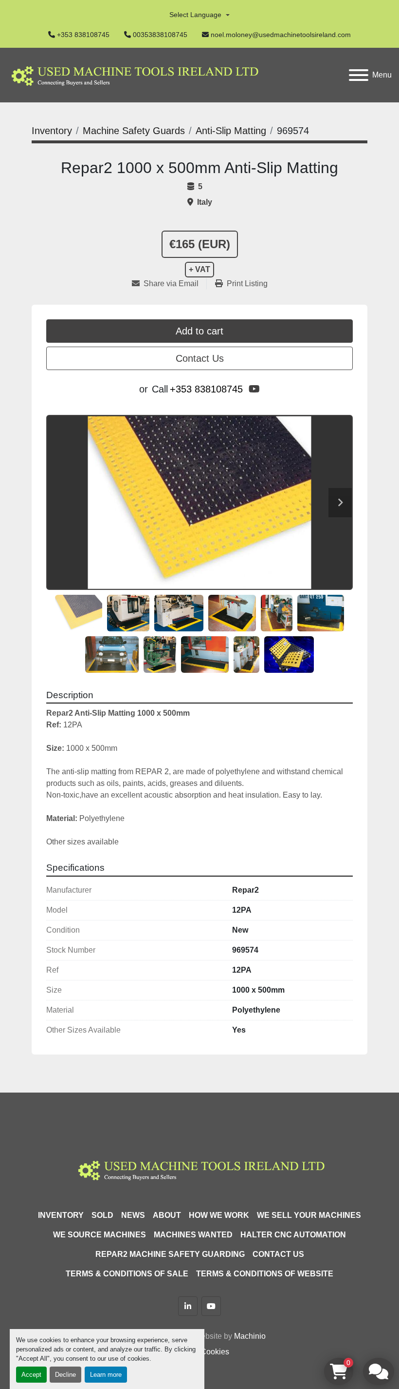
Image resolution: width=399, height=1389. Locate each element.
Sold (102, 1215)
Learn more (106, 1374)
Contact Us (200, 358)
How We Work (219, 1215)
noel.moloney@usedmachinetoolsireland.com (281, 35)
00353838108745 (160, 35)
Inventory (61, 1215)
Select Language (195, 15)
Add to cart (199, 331)
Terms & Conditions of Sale (127, 1274)
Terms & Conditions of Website (264, 1274)
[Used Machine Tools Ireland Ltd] (200, 1169)
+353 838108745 (83, 35)
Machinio (250, 1336)
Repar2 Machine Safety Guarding (170, 1254)
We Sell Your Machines (309, 1215)
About (167, 1215)
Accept (31, 1374)
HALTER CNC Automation (293, 1235)
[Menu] (358, 75)
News (133, 1215)
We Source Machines (99, 1235)
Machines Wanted (193, 1235)
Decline (65, 1374)
